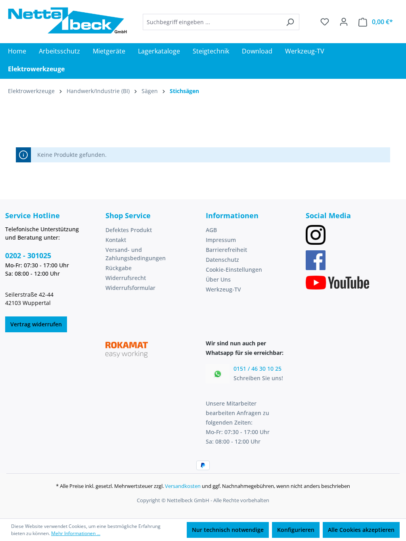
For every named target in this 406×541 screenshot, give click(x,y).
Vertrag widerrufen (36, 324)
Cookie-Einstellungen (234, 269)
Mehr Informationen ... (75, 533)
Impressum (221, 240)
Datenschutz (222, 259)
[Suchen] (290, 22)
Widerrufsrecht (125, 278)
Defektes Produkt (128, 230)
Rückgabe (118, 268)
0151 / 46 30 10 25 (258, 368)
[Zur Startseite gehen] (67, 20)
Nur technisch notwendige (228, 529)
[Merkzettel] (324, 22)
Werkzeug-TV (223, 289)
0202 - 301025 (28, 255)
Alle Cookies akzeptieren (361, 529)
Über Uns (218, 279)
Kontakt (115, 240)
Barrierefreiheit (226, 249)
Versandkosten (183, 486)
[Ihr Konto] (343, 22)
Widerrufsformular (130, 287)
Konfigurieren (295, 529)
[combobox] (212, 22)
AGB (211, 230)
